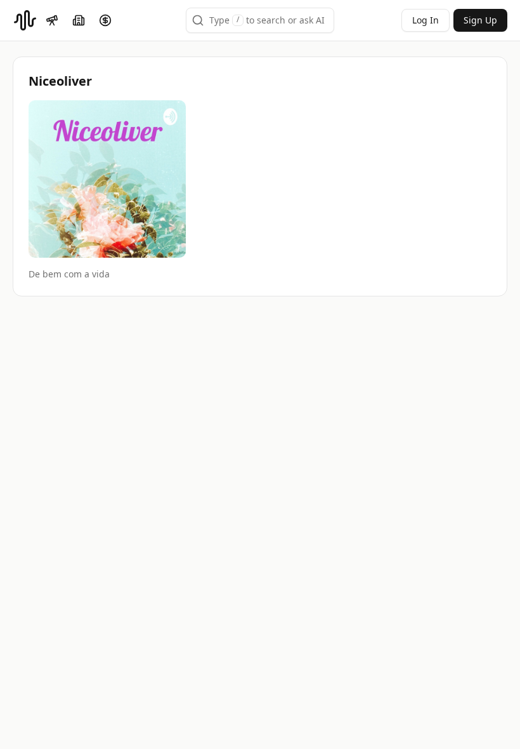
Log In (425, 20)
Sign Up (480, 20)
